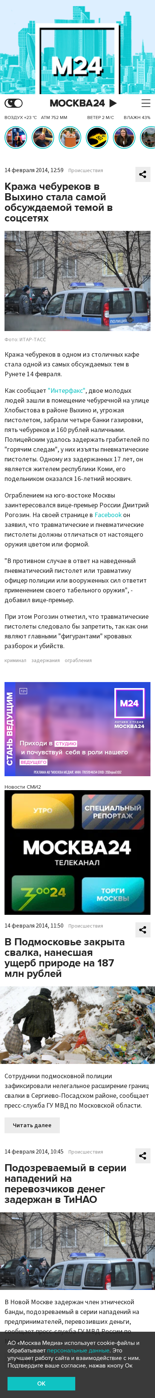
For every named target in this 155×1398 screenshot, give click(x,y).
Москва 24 (77, 103)
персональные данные (78, 1350)
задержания (45, 660)
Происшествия (85, 170)
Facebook (108, 515)
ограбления (78, 660)
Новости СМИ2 (23, 787)
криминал (15, 660)
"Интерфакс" (66, 390)
